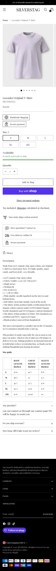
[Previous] (6, 2)
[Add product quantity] (14, 171)
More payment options (28, 200)
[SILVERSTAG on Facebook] (4, 524)
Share (10, 253)
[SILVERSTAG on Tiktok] (14, 524)
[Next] (49, 2)
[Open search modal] (45, 10)
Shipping (21, 207)
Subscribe (48, 514)
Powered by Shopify (10, 552)
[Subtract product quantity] (5, 171)
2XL (28, 144)
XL (10, 144)
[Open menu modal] (4, 10)
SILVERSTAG (9, 101)
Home (5, 20)
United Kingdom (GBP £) (15, 543)
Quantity (7, 165)
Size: (6, 132)
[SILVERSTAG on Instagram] (9, 524)
